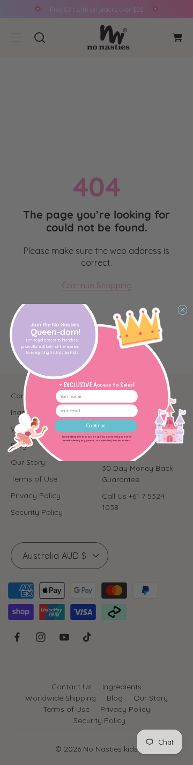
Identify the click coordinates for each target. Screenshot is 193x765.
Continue (95, 426)
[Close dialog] (182, 310)
